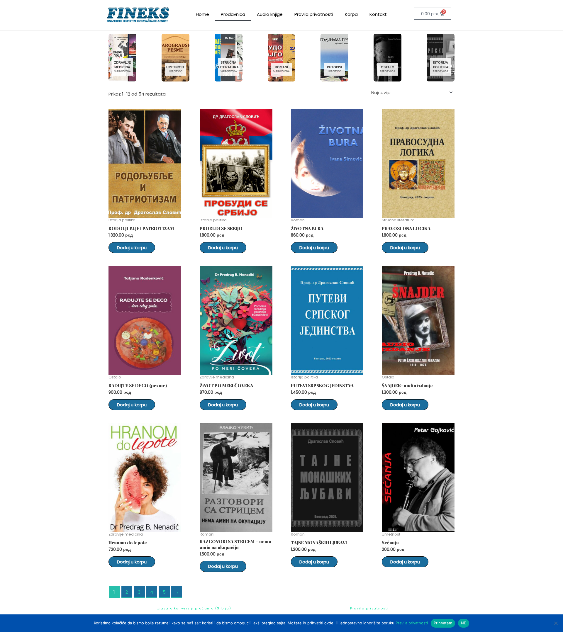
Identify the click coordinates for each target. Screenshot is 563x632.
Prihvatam (443, 623)
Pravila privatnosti (313, 14)
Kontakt (378, 14)
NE (464, 623)
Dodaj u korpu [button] (132, 247)
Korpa (351, 14)
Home (202, 14)
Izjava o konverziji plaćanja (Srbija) (193, 608)
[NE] (556, 623)
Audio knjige (270, 14)
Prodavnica (233, 14)
